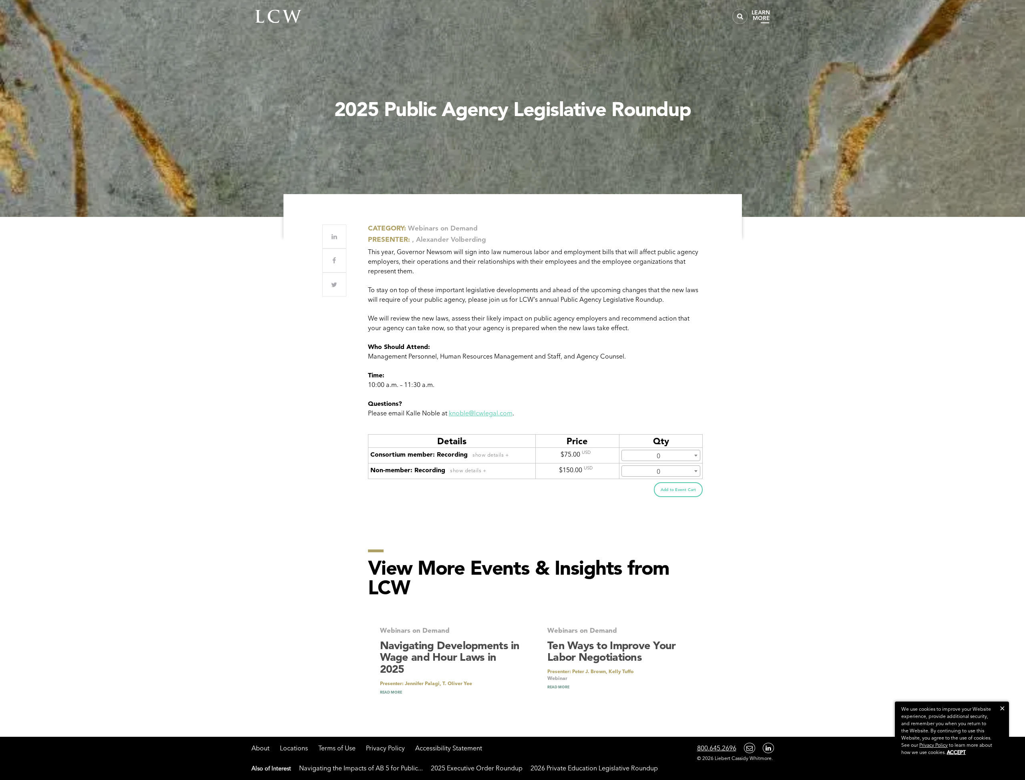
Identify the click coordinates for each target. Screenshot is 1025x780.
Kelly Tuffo (621, 671)
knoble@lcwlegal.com (480, 413)
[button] (1002, 708)
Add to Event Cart (678, 489)
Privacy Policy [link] (933, 745)
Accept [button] (956, 752)
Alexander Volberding (451, 239)
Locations (294, 748)
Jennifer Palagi (422, 683)
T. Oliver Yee (457, 683)
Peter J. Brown (589, 671)
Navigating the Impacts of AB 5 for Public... (361, 768)
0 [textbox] (658, 456)
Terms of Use (337, 748)
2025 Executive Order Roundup (477, 768)
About (260, 748)
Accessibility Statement (448, 748)
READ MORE (391, 692)
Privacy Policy (385, 748)
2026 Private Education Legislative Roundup (594, 768)
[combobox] (661, 455)
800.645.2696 (716, 748)
